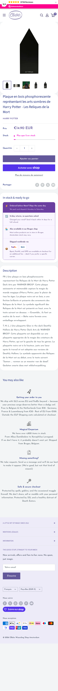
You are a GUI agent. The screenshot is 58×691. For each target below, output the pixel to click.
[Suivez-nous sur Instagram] (21, 603)
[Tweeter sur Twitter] (48, 185)
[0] (53, 15)
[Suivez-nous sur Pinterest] (26, 603)
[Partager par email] (53, 185)
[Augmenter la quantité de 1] (32, 148)
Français (7, 589)
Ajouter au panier (29, 159)
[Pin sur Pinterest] (42, 185)
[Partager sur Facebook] (37, 185)
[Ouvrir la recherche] (41, 15)
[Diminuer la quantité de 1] (17, 148)
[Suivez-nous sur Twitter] (10, 603)
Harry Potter (10, 119)
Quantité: (7, 148)
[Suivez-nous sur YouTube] (32, 603)
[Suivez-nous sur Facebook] (5, 603)
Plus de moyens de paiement (29, 175)
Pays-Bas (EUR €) (28, 589)
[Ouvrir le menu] (4, 15)
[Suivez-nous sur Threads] (15, 603)
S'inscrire (11, 576)
